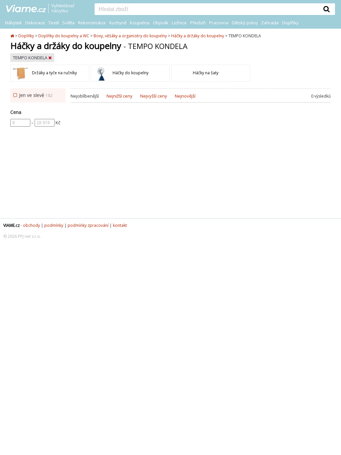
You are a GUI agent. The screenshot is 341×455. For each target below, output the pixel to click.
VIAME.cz (11, 225)
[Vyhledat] (326, 9)
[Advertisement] (200, 165)
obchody (31, 225)
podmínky (53, 225)
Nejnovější (185, 96)
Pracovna (218, 23)
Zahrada (270, 23)
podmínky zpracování (88, 225)
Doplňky (290, 23)
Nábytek (13, 23)
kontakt (120, 225)
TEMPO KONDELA (30, 58)
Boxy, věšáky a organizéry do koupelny (130, 36)
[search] (206, 9)
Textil (53, 23)
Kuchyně (118, 23)
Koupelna (140, 23)
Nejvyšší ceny (153, 96)
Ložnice (179, 23)
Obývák (161, 23)
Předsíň (198, 23)
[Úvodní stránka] (12, 36)
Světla (68, 23)
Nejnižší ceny (120, 96)
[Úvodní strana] (45, 9)
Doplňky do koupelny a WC (63, 36)
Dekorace (35, 23)
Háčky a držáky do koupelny (197, 36)
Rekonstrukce (92, 23)
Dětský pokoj (245, 23)
